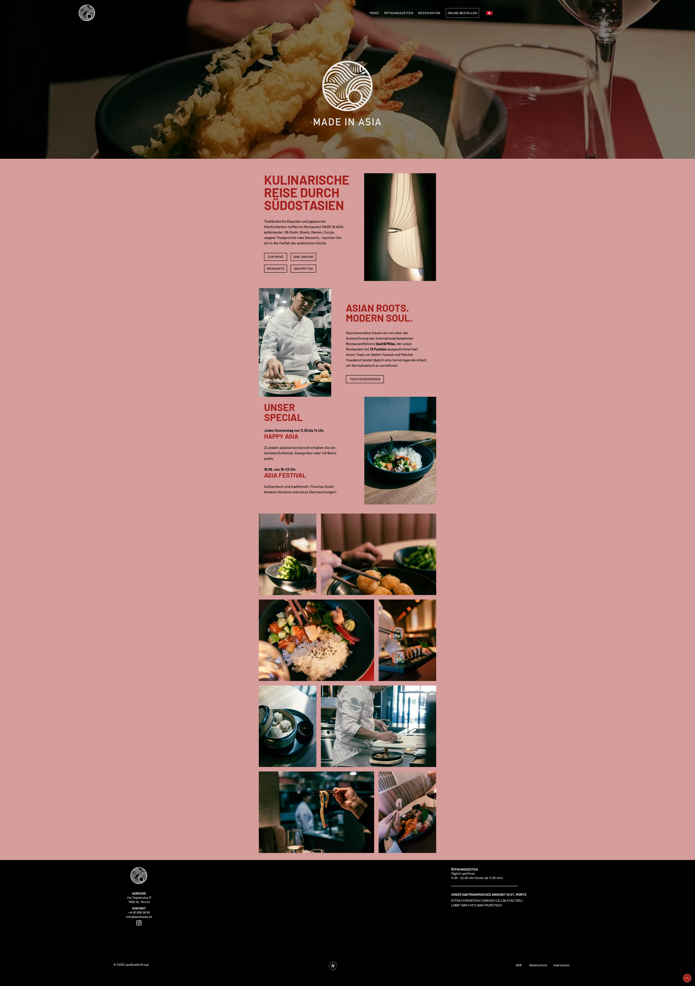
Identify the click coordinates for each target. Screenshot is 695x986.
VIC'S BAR (476, 905)
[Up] (687, 978)
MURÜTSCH (493, 905)
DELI (519, 900)
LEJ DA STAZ (505, 900)
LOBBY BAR (459, 905)
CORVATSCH (471, 900)
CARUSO (488, 900)
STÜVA (456, 900)
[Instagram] (138, 922)
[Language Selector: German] (492, 13)
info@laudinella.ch (139, 917)
